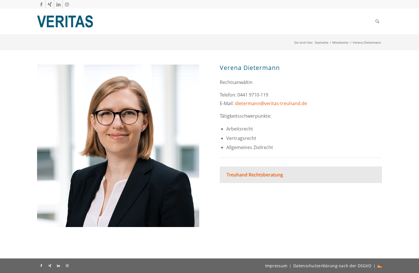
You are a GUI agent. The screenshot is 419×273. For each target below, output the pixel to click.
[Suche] (377, 21)
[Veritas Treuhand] (65, 21)
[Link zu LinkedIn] (58, 4)
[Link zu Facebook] (41, 4)
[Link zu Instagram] (67, 4)
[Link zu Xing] (50, 4)
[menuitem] (377, 21)
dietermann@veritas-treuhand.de (271, 103)
